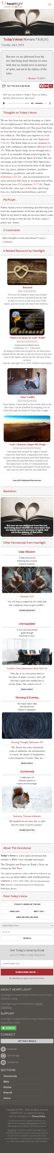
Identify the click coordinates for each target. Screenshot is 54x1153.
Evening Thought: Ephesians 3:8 (27, 742)
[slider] (15, 103)
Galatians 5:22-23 (11, 176)
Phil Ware (17, 868)
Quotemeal (27, 771)
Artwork (7, 1092)
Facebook (12, 1049)
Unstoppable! (27, 624)
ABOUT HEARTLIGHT (16, 989)
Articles (7, 1087)
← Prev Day (13, 911)
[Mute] (32, 103)
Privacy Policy (38, 978)
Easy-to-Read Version (29, 1123)
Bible (6, 1081)
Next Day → (40, 911)
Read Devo (27, 689)
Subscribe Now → (27, 972)
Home (6, 1098)
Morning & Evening (27, 697)
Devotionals (10, 1076)
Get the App (13, 1055)
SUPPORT (7, 1013)
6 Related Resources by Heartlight (24, 251)
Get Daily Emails (27, 1041)
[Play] (4, 103)
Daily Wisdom (27, 552)
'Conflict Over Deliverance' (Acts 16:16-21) (27, 668)
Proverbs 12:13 (27, 596)
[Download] (50, 103)
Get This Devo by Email (18, 86)
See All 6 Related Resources (27, 480)
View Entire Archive (27, 917)
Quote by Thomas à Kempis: (27, 816)
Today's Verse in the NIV (27, 904)
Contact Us (12, 1062)
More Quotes (27, 830)
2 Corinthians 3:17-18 (29, 184)
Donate (8, 1028)
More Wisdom (27, 610)
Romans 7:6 (34, 78)
